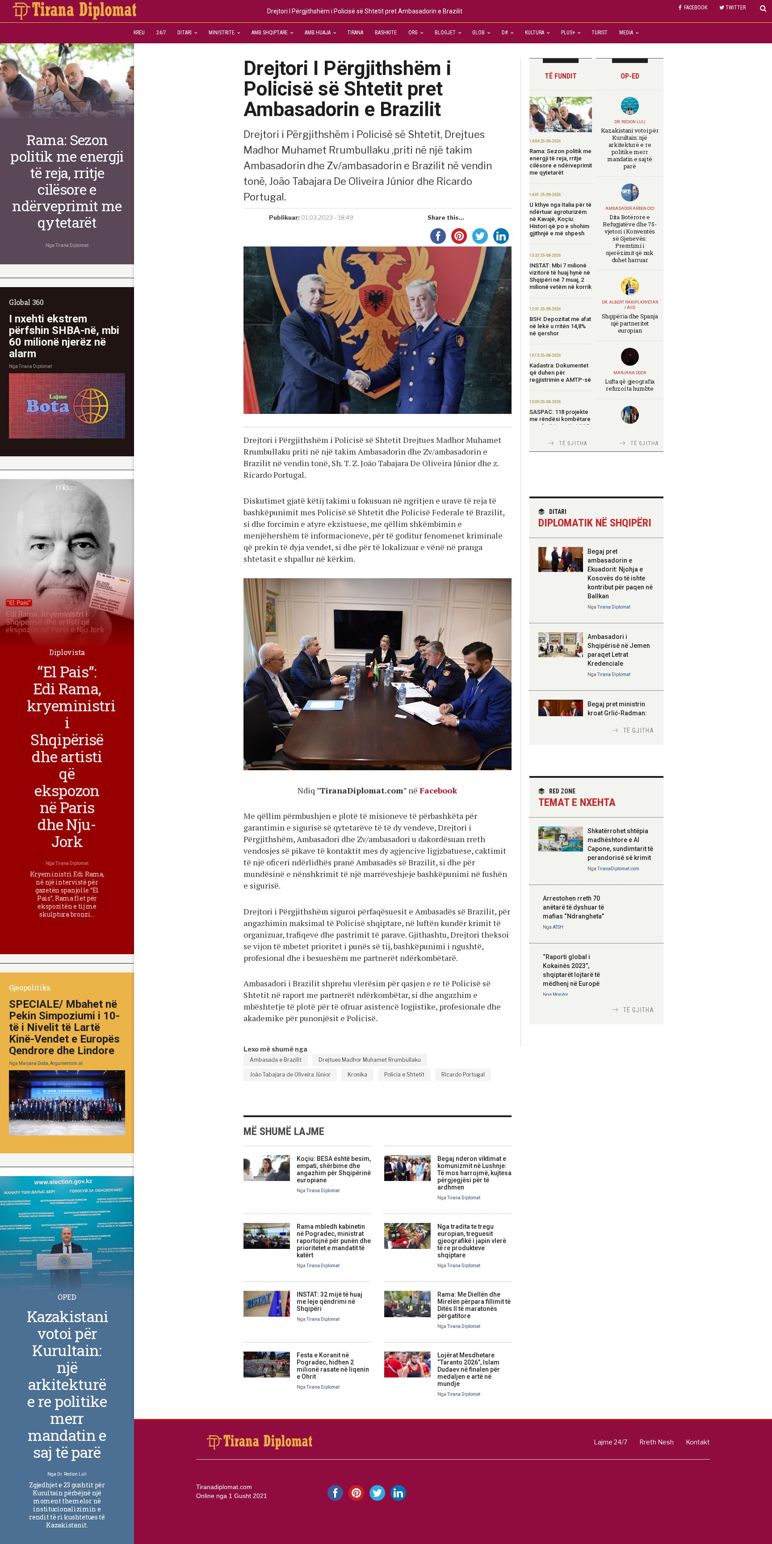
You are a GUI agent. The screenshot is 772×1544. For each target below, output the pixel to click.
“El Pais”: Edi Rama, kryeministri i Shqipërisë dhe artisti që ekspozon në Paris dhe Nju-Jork (71, 756)
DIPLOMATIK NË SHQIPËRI (594, 518)
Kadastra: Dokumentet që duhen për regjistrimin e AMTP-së (560, 372)
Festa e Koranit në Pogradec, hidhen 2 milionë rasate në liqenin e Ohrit (333, 1366)
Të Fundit (561, 76)
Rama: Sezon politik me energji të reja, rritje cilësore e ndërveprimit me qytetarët (560, 162)
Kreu (139, 32)
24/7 (161, 32)
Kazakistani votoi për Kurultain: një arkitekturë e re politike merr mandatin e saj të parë (630, 148)
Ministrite (222, 32)
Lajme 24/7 (610, 1442)
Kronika (357, 1074)
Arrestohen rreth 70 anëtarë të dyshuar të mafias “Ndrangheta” (573, 907)
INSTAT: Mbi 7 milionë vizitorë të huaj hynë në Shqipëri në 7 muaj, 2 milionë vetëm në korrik (560, 276)
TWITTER (736, 7)
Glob (478, 32)
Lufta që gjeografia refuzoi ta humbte (630, 384)
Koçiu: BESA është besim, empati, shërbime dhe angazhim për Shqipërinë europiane (334, 1169)
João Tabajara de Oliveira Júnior (290, 1074)
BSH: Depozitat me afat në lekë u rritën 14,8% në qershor (560, 326)
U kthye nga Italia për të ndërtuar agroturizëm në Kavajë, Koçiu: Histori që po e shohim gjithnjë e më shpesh (560, 219)
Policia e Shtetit (404, 1074)
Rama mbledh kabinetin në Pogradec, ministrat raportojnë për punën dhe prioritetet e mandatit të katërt (334, 1241)
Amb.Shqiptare (270, 32)
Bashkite (386, 32)
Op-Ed (630, 76)
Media (626, 32)
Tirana (355, 32)
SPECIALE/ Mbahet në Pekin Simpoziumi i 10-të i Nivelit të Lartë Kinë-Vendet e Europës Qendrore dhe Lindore (64, 1027)
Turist (600, 32)
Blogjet (445, 32)
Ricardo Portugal (463, 1074)
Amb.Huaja (318, 32)
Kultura (534, 32)
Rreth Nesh (656, 1442)
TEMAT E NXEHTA (577, 798)
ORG (413, 32)
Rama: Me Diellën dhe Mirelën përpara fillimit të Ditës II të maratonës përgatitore (474, 1305)
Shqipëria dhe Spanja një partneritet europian (630, 323)
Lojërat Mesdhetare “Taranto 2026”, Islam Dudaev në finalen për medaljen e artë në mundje (468, 1369)
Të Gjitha (573, 443)
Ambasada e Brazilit (276, 1059)
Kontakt (698, 1442)
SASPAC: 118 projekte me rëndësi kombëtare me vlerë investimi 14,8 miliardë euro (560, 423)
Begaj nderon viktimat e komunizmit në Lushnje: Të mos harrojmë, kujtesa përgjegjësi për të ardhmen (474, 1173)
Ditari (184, 32)
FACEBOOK (695, 7)
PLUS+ (568, 32)
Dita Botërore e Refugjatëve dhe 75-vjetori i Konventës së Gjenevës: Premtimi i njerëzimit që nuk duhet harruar (629, 238)
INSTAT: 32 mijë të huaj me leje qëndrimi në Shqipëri (329, 1301)
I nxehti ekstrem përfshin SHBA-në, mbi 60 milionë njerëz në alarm (64, 336)
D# (505, 32)
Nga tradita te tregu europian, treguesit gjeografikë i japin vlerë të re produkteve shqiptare (471, 1241)
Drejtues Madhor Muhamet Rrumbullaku (370, 1059)
